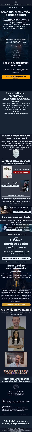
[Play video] (16, 340)
